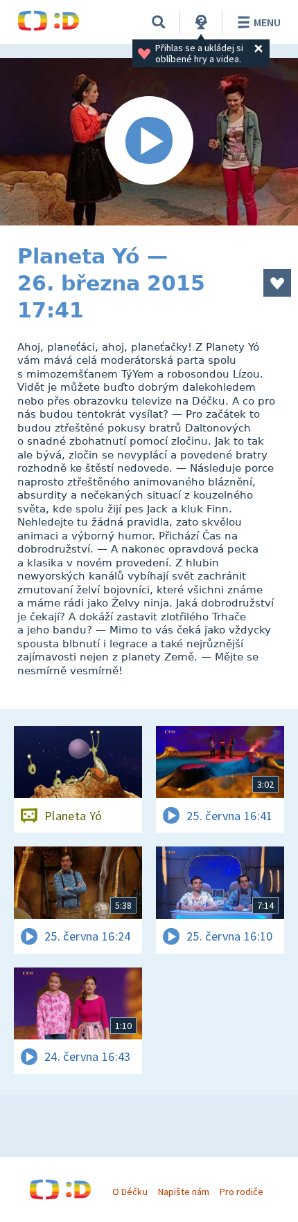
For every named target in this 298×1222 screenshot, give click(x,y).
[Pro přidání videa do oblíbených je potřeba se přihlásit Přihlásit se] (277, 283)
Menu (267, 22)
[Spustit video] (149, 141)
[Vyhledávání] (158, 22)
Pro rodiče (241, 1191)
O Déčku (129, 1191)
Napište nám (183, 1191)
